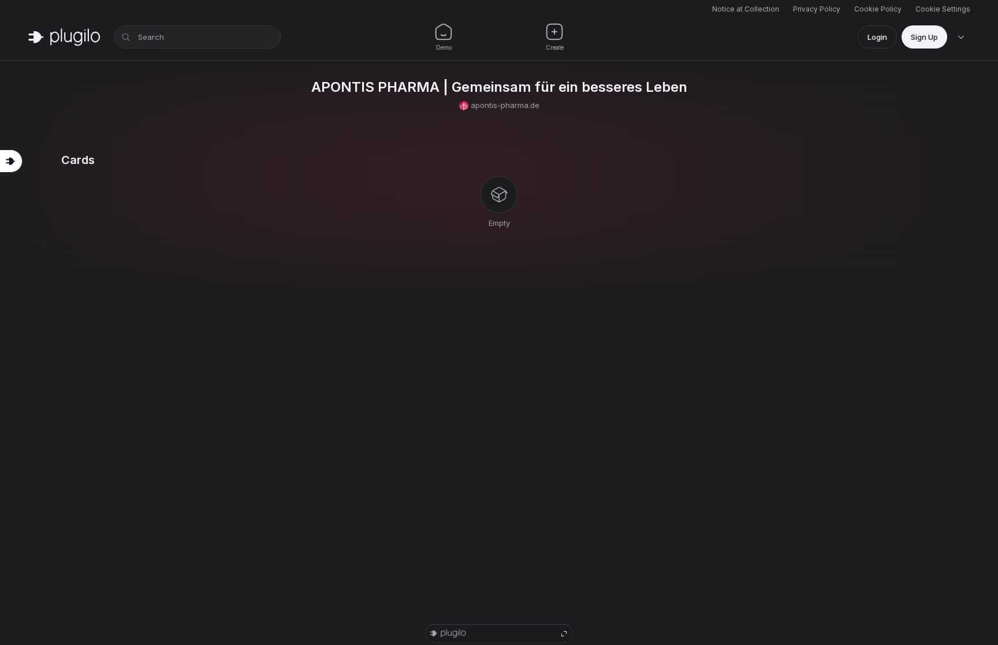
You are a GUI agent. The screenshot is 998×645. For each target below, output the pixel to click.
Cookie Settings (942, 9)
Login (877, 37)
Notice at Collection (745, 9)
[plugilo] (64, 37)
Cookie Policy (878, 9)
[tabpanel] (499, 191)
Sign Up (924, 37)
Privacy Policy (816, 9)
